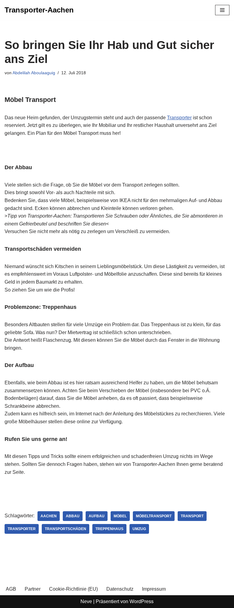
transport (192, 516)
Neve (86, 601)
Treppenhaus (109, 529)
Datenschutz (119, 589)
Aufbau (97, 516)
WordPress (141, 601)
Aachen (49, 516)
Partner (33, 589)
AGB (11, 589)
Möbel (120, 516)
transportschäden (65, 529)
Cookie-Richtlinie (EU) (73, 589)
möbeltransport (154, 516)
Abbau (73, 516)
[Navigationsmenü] (222, 10)
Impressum (154, 589)
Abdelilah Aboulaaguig (33, 72)
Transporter (179, 117)
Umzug (139, 529)
